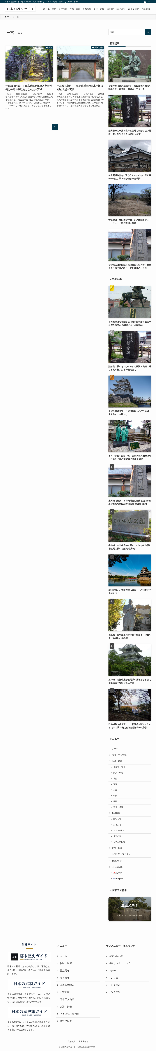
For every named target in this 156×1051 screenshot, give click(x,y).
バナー (112, 970)
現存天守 (117, 825)
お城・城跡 (117, 761)
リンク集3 (114, 992)
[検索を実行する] (148, 32)
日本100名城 (118, 830)
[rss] (145, 1)
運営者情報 (84, 1041)
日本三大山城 (119, 842)
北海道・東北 (119, 767)
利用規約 (71, 1041)
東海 (115, 784)
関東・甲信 (118, 773)
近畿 (115, 790)
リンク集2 (114, 985)
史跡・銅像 (117, 848)
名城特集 (116, 813)
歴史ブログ (117, 860)
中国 (115, 796)
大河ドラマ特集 (119, 755)
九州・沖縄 (118, 807)
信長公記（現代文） (121, 854)
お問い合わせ (115, 956)
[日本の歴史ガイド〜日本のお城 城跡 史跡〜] (20, 9)
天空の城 (117, 836)
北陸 (115, 779)
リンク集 (113, 977)
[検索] (149, 1)
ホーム (115, 748)
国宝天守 (117, 819)
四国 (115, 801)
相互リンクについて (119, 963)
